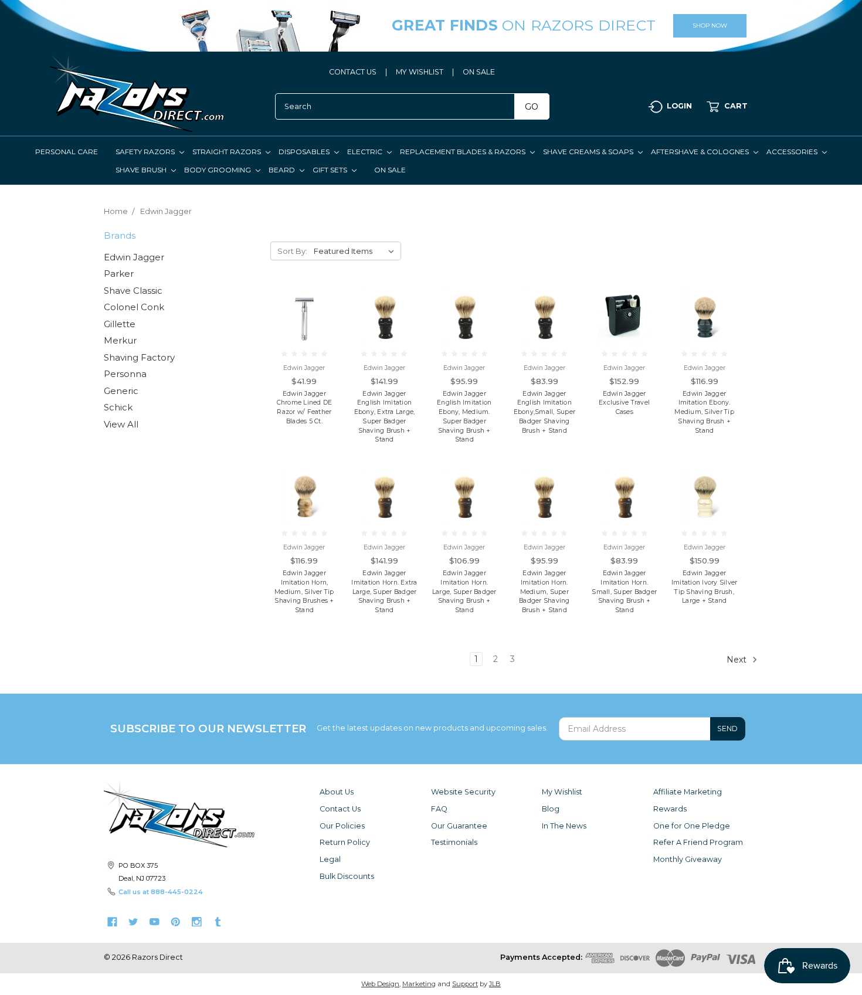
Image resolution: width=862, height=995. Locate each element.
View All (121, 424)
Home (116, 211)
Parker (119, 273)
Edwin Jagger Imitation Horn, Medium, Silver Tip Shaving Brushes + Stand (304, 591)
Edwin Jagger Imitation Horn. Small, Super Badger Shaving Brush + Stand (624, 591)
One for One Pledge (691, 825)
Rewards (670, 808)
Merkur (120, 340)
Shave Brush (142, 169)
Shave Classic (133, 290)
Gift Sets (331, 169)
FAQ (439, 808)
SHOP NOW (710, 25)
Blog (550, 808)
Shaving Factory (139, 357)
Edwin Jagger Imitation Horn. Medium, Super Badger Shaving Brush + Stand (544, 591)
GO (531, 106)
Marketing (419, 984)
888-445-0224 (177, 892)
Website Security (463, 791)
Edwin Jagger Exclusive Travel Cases (624, 403)
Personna (125, 373)
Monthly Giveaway (687, 859)
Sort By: (292, 251)
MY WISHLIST (419, 71)
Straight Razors (227, 151)
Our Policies (342, 825)
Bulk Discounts (347, 876)
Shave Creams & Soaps (589, 151)
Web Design (380, 984)
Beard (283, 169)
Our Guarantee (459, 825)
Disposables (305, 151)
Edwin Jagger (166, 211)
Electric (365, 151)
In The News (564, 825)
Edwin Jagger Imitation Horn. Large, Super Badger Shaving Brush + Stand (464, 591)
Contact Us (340, 808)
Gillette (119, 324)
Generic (121, 390)
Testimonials (454, 842)
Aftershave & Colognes (701, 151)
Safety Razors (146, 151)
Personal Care (66, 151)
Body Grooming (218, 169)
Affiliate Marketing (687, 791)
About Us (337, 791)
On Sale (390, 169)
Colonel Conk (134, 307)
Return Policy (345, 842)
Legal (330, 859)
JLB (495, 984)
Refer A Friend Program (698, 842)
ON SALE (479, 71)
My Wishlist (562, 791)
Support (465, 984)
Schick (118, 407)
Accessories (792, 151)
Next (738, 659)
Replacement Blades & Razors (463, 151)
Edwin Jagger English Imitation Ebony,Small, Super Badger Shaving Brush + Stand (545, 412)
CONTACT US (352, 71)
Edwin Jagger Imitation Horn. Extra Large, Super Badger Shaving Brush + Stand (384, 591)
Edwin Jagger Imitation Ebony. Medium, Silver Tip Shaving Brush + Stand (704, 412)
